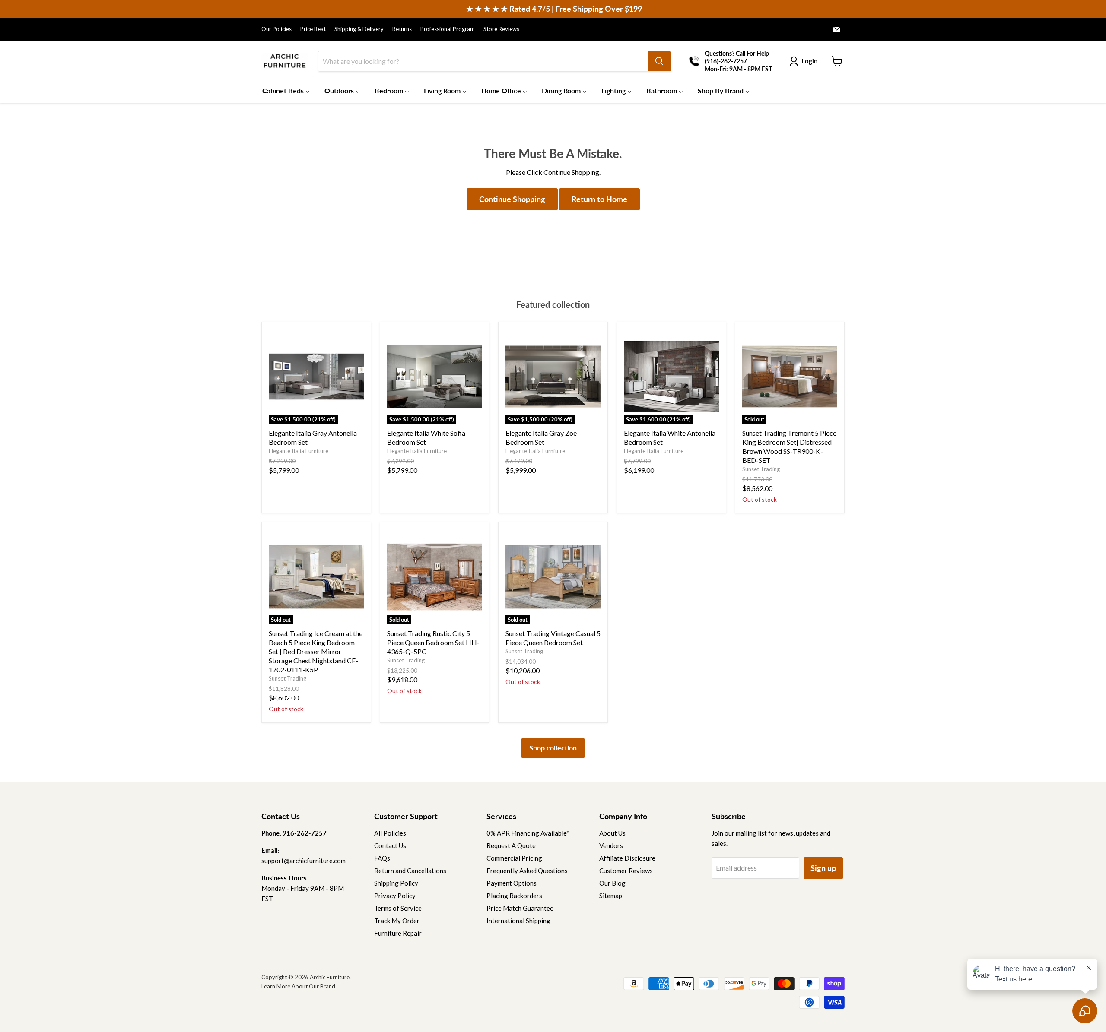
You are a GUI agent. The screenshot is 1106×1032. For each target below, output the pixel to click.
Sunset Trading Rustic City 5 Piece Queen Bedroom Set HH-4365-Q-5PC (433, 642)
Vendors (611, 845)
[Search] (659, 61)
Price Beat (313, 29)
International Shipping (518, 920)
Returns (402, 29)
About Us (612, 833)
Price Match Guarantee (519, 908)
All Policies (390, 833)
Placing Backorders (514, 895)
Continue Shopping (512, 199)
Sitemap (610, 895)
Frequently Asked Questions (527, 870)
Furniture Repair (398, 933)
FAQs (382, 858)
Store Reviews (501, 29)
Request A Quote (511, 845)
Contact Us (390, 845)
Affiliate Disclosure (627, 858)
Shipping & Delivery (359, 29)
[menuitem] (286, 90)
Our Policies (276, 29)
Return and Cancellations (410, 870)
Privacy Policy (395, 895)
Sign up (823, 868)
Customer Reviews (626, 870)
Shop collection (553, 748)
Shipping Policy (396, 883)
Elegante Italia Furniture (298, 450)
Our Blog (612, 883)
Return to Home (599, 199)
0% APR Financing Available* (527, 833)
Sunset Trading (761, 468)
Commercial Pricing (514, 858)
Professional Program (447, 29)
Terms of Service (398, 908)
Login (809, 61)
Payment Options (511, 883)
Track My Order (397, 920)
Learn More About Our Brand (298, 986)
